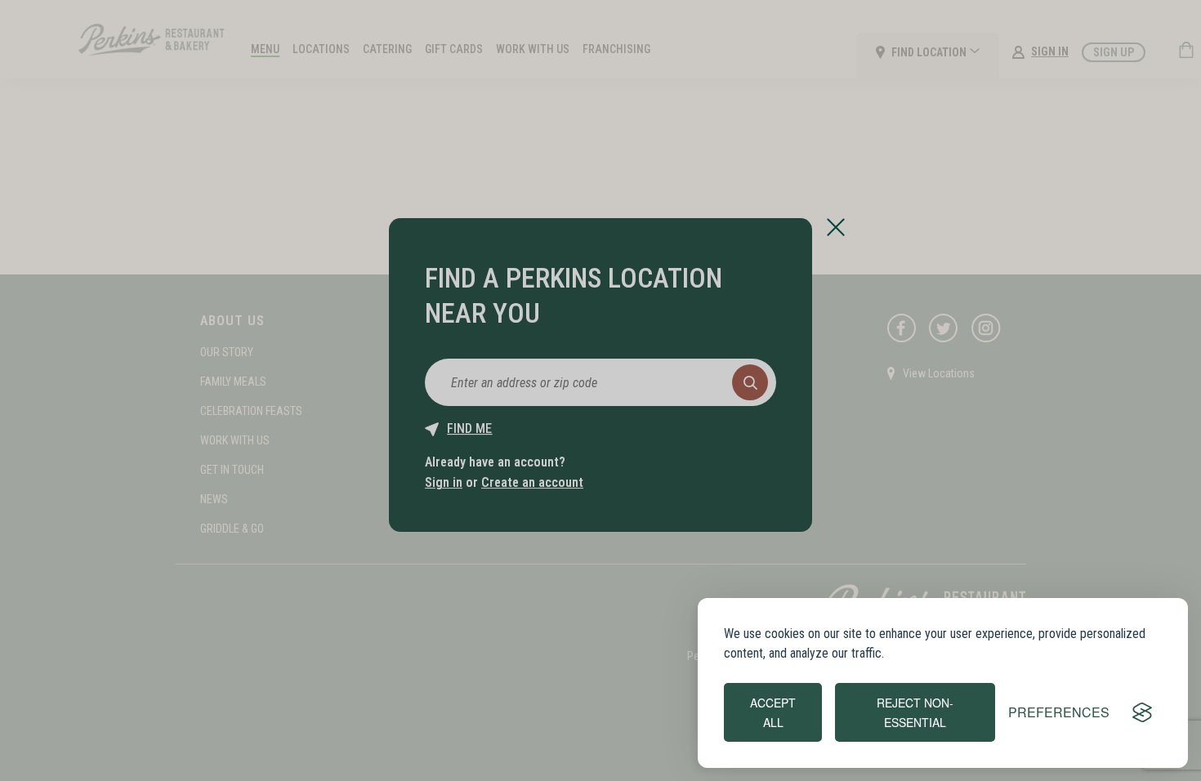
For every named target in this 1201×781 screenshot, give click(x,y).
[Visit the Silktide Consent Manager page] (1142, 712)
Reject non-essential (915, 712)
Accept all (773, 712)
